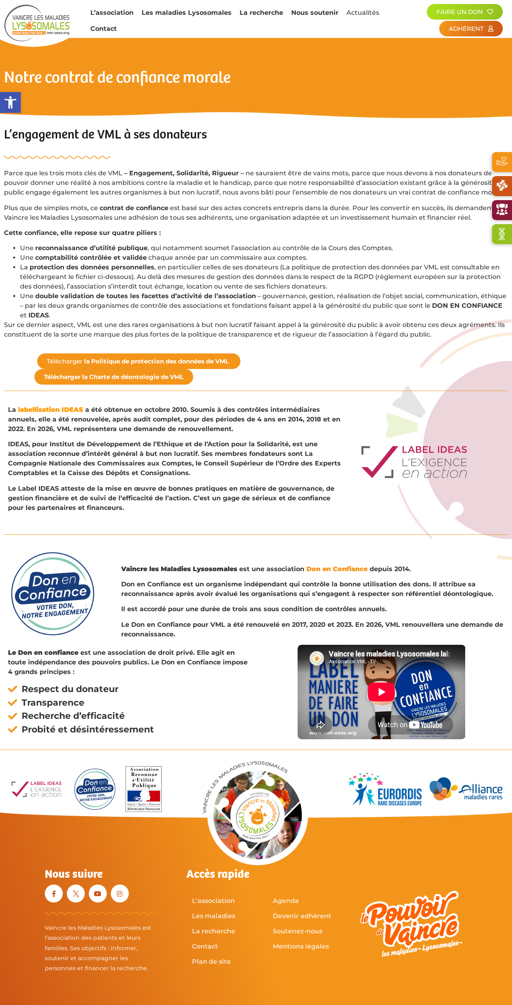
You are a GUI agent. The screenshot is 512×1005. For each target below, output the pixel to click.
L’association (112, 12)
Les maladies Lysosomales (187, 12)
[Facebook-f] (54, 894)
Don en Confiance (337, 569)
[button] (10, 102)
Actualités (362, 12)
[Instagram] (120, 894)
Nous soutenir (314, 12)
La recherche (261, 12)
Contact (103, 28)
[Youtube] (98, 894)
